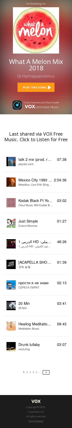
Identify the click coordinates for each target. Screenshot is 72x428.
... (40, 372)
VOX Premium (36, 421)
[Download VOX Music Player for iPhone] (36, 30)
